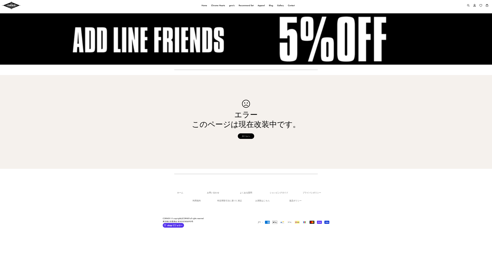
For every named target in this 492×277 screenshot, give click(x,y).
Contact (291, 5)
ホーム (180, 192)
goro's (232, 5)
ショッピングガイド (279, 192)
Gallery (280, 5)
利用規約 (197, 200)
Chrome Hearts (218, 5)
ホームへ (246, 136)
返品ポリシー (295, 200)
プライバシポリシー (312, 192)
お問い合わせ (213, 192)
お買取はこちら (262, 200)
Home (204, 5)
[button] (486, 5)
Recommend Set (246, 5)
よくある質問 (246, 192)
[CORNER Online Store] (11, 5)
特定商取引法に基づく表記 (229, 200)
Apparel (261, 5)
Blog (271, 5)
